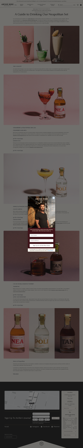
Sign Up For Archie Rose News (41, 245)
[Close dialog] (54, 198)
